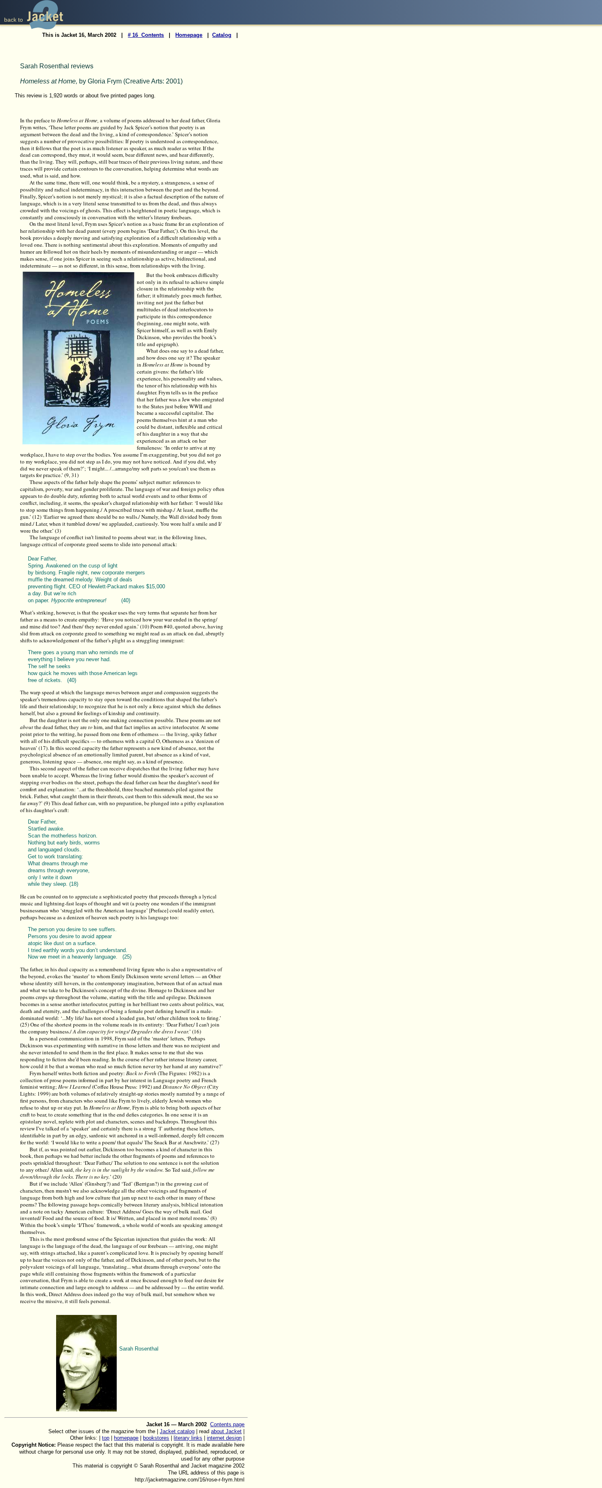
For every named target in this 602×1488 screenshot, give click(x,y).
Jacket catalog (177, 1431)
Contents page (227, 1424)
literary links (188, 1438)
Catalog (221, 35)
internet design (224, 1438)
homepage (126, 1438)
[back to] (45, 27)
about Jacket (226, 1431)
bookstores (156, 1438)
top (105, 1438)
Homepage (188, 35)
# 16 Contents (146, 35)
